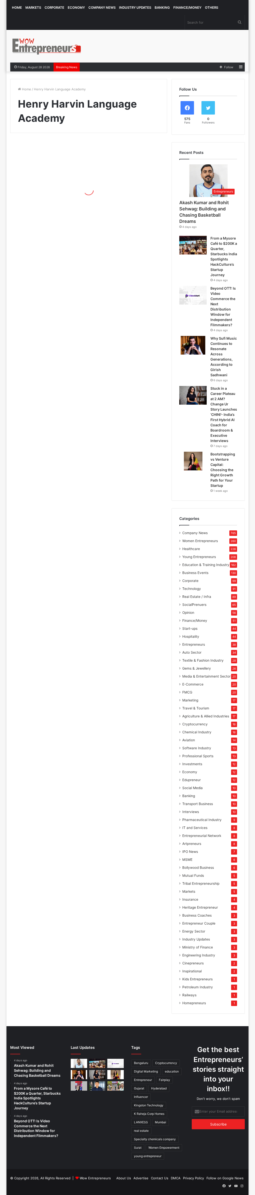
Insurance (190, 899)
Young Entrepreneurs (199, 557)
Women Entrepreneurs (200, 541)
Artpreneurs (191, 844)
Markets (33, 7)
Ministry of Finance (197, 947)
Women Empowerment (163, 1147)
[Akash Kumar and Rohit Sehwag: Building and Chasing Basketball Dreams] (79, 1063)
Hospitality (190, 636)
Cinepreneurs (193, 963)
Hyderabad (159, 1088)
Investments (192, 764)
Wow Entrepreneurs (95, 1178)
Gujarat (139, 1088)
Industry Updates (135, 7)
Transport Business (197, 804)
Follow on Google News (225, 1178)
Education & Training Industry (205, 565)
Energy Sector (193, 931)
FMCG (187, 692)
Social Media (192, 788)
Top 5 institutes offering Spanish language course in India (45, 195)
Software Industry (196, 748)
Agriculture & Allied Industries (205, 716)
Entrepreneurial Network (201, 836)
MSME (187, 860)
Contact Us (159, 1178)
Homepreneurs (194, 1003)
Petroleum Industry (197, 987)
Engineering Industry (198, 955)
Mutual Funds (193, 876)
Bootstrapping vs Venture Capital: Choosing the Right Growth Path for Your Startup (222, 470)
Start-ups (189, 628)
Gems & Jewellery (196, 668)
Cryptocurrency (195, 724)
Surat (137, 1147)
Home (17, 7)
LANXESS (141, 1122)
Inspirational (192, 971)
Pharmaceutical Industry (202, 820)
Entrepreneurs (193, 644)
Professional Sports (197, 756)
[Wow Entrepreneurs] (46, 46)
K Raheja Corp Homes (149, 1114)
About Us (123, 1178)
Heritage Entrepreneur (200, 907)
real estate (141, 1130)
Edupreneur (191, 780)
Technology (191, 589)
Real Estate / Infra (196, 597)
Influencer (141, 1097)
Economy (76, 7)
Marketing (190, 700)
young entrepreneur (147, 1156)
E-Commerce (192, 684)
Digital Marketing (146, 1071)
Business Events (195, 573)
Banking (162, 7)
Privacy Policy (193, 1178)
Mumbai (160, 1122)
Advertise (140, 1178)
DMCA (176, 1178)
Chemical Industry (196, 732)
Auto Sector (191, 652)
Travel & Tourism (195, 708)
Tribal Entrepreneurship (200, 883)
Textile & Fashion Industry (203, 660)
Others (211, 7)
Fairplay (164, 1080)
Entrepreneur (143, 1080)
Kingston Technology (148, 1105)
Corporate (54, 7)
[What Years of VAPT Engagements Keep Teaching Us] (97, 1085)
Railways (189, 995)
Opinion (188, 613)
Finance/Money (187, 7)
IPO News (190, 852)
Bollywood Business (198, 868)
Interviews (190, 812)
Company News (102, 7)
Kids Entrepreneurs (197, 979)
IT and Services (194, 828)
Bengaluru (141, 1063)
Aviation (188, 740)
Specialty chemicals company (155, 1139)
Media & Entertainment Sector (206, 676)
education (172, 1071)
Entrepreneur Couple (198, 923)
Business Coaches (197, 915)
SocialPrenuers (194, 605)
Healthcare (191, 549)
